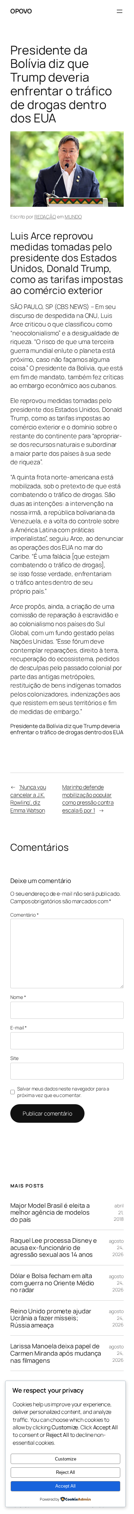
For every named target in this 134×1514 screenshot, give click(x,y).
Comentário (24, 914)
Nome (18, 997)
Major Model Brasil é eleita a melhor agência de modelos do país (50, 1212)
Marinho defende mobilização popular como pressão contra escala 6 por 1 (88, 798)
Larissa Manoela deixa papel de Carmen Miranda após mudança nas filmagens (55, 1353)
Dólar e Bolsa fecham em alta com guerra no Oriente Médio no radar (52, 1283)
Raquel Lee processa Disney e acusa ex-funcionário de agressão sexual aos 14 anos (53, 1247)
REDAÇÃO (45, 216)
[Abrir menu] (119, 11)
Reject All (65, 1472)
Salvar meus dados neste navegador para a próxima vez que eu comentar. (63, 1092)
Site (14, 1058)
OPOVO (21, 11)
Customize (65, 1459)
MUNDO (73, 216)
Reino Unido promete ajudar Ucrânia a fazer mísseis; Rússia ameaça (50, 1318)
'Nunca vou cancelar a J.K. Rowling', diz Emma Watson (28, 798)
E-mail (18, 1027)
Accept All (65, 1486)
